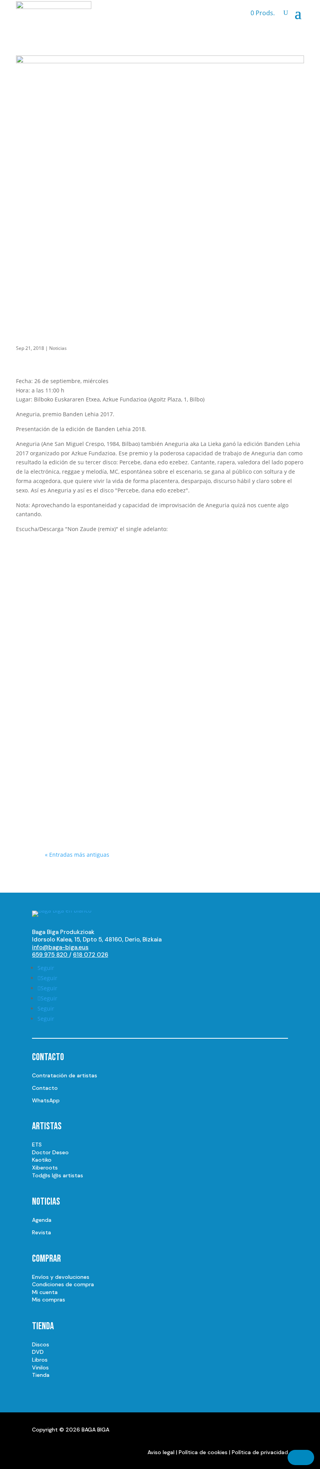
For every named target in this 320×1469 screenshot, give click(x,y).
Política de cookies (203, 1452)
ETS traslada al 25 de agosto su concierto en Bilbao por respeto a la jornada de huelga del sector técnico (154, 609)
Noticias (58, 348)
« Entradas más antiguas (77, 854)
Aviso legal (161, 1452)
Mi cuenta (45, 1292)
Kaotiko (42, 1159)
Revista (41, 1232)
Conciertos (95, 809)
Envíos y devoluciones (60, 1276)
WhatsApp (46, 1100)
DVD (38, 1351)
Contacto (45, 1087)
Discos (40, 1344)
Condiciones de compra (63, 1284)
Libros (40, 1359)
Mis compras (48, 1299)
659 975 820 (50, 955)
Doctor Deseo (50, 1152)
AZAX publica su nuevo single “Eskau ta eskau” (156, 698)
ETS (37, 1144)
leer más (63, 644)
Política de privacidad (260, 1452)
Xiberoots (45, 1167)
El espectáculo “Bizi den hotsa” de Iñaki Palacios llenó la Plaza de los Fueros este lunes (160, 791)
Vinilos (40, 1367)
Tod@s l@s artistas (57, 1175)
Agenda (42, 1219)
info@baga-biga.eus (60, 947)
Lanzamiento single (107, 711)
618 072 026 (90, 955)
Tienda (41, 1374)
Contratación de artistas (64, 1075)
